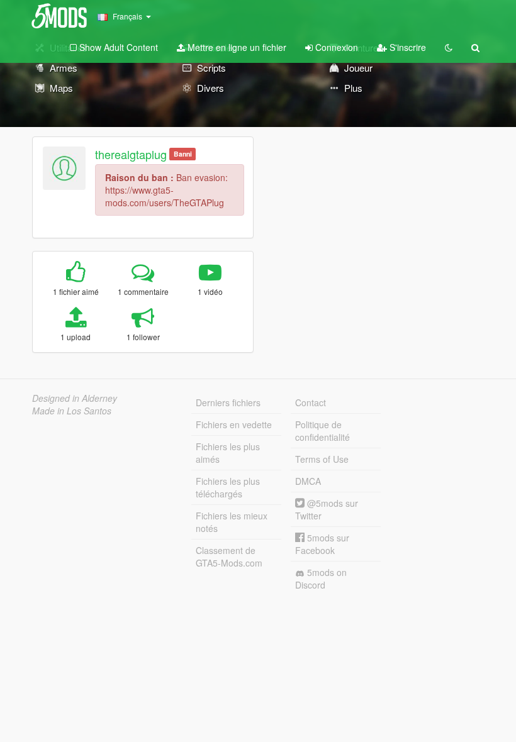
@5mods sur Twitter (326, 509)
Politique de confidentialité (322, 430)
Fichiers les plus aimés (228, 452)
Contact (310, 402)
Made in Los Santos (71, 410)
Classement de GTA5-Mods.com (229, 556)
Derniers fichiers (228, 402)
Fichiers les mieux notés (231, 521)
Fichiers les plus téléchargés (228, 487)
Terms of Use (322, 459)
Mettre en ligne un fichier (235, 47)
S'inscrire (406, 47)
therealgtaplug (131, 154)
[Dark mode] (448, 47)
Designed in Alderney (74, 398)
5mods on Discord (321, 578)
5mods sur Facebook (322, 543)
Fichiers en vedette (234, 424)
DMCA (308, 481)
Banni (183, 153)
